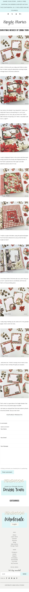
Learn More (14, 536)
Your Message (4, 446)
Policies (14, 540)
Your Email (3, 437)
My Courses (14, 563)
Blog (14, 542)
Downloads (14, 559)
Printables (14, 558)
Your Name (4, 429)
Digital (14, 556)
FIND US (3, 578)
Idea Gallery (14, 544)
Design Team (14, 546)
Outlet (14, 554)
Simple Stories (19, 585)
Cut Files (14, 561)
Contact (14, 538)
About (14, 535)
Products (14, 552)
